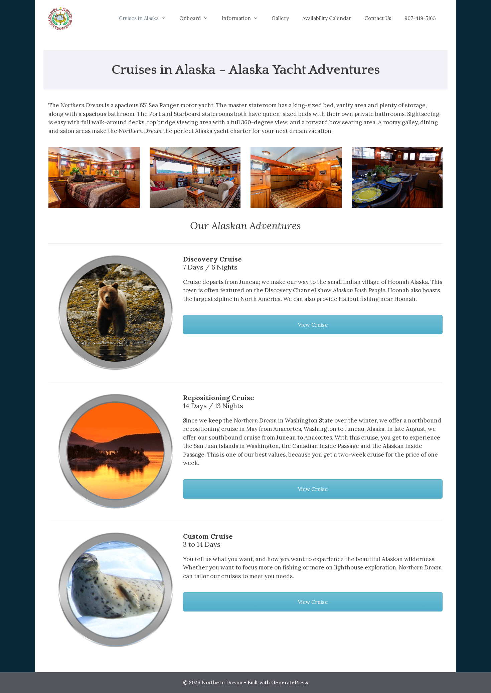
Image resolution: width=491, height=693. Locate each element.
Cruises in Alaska (139, 18)
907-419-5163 (420, 18)
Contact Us (377, 18)
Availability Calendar (326, 18)
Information (236, 18)
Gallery (280, 18)
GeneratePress (289, 682)
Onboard (190, 18)
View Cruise (313, 324)
